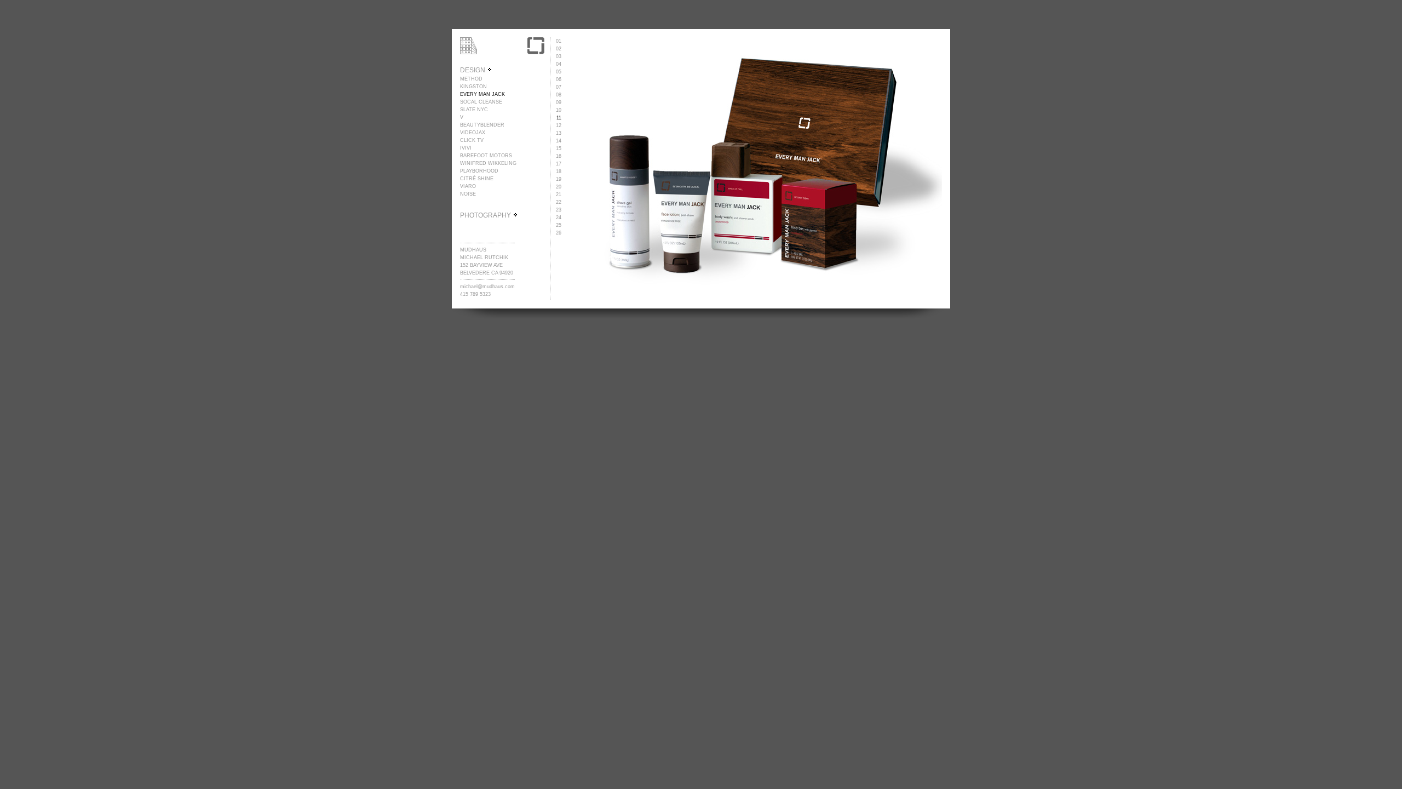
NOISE (468, 194)
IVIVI (466, 148)
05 (558, 72)
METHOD (471, 79)
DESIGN (473, 70)
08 (558, 95)
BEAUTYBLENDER (482, 125)
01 (558, 41)
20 (558, 187)
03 (558, 56)
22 (558, 202)
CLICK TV (472, 140)
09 (558, 102)
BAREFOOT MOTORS (486, 155)
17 (558, 164)
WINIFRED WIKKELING (488, 163)
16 (558, 156)
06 (558, 79)
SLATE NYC (474, 109)
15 (558, 148)
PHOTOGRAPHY (486, 215)
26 (558, 233)
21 (558, 194)
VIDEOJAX (472, 132)
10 (558, 110)
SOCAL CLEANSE (481, 102)
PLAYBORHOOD (479, 171)
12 (558, 125)
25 (558, 225)
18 (558, 171)
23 (558, 210)
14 (558, 141)
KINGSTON (473, 86)
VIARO (468, 186)
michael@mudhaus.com (487, 286)
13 (558, 133)
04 (558, 64)
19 (558, 179)
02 (558, 49)
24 (558, 217)
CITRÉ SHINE (476, 178)
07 (558, 87)
